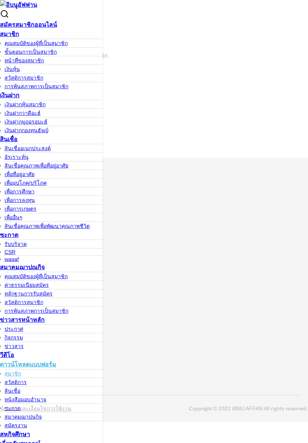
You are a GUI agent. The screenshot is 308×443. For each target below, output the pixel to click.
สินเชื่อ (9, 139)
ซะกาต (9, 235)
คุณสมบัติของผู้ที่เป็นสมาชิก (36, 43)
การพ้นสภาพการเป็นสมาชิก (36, 86)
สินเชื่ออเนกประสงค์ (28, 148)
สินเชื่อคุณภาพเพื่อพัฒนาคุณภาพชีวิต (47, 226)
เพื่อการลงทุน (20, 200)
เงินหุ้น (12, 69)
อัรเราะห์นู (17, 157)
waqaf (12, 259)
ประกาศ (14, 329)
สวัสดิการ (16, 382)
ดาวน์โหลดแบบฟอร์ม (28, 364)
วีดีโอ (7, 355)
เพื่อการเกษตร (20, 209)
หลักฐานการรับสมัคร (29, 294)
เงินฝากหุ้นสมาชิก (25, 104)
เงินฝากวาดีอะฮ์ (23, 113)
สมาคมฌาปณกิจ (22, 267)
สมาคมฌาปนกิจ (23, 417)
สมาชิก (9, 34)
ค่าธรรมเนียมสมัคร (27, 285)
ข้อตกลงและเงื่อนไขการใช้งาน (35, 408)
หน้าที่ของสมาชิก (24, 60)
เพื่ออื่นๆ (14, 217)
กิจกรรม (14, 338)
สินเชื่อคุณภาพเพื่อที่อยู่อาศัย (36, 166)
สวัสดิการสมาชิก (24, 78)
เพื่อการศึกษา (20, 191)
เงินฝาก (10, 95)
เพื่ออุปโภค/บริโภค (26, 183)
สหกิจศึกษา (15, 434)
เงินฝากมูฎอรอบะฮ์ (26, 122)
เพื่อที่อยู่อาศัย (20, 174)
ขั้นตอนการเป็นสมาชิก (31, 52)
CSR (10, 252)
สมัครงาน (16, 425)
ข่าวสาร (14, 346)
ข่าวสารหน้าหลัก (22, 319)
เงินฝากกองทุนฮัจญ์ (26, 130)
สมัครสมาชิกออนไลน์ (28, 24)
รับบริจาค (16, 244)
